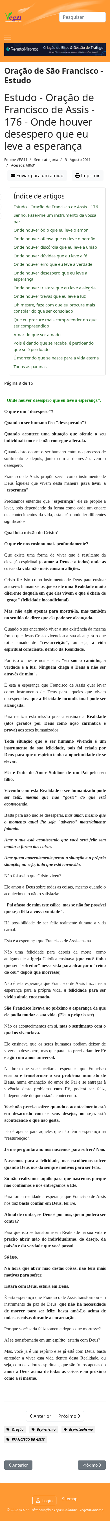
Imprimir (90, 175)
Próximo (68, 1416)
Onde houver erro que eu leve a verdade (53, 264)
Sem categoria (46, 159)
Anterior (41, 1416)
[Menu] (7, 37)
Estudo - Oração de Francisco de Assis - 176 (56, 206)
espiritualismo (81, 1429)
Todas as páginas (30, 366)
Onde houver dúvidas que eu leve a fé (50, 255)
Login (47, 1500)
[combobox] (82, 17)
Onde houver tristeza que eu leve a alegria (55, 287)
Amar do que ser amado (37, 334)
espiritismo (46, 1429)
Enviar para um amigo (39, 175)
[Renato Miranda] (55, 49)
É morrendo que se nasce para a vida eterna (56, 358)
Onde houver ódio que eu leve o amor (51, 230)
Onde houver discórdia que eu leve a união (55, 247)
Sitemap (70, 1498)
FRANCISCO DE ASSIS (28, 1439)
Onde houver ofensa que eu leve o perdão (54, 238)
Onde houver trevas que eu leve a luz (50, 296)
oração (17, 1429)
